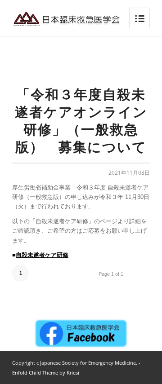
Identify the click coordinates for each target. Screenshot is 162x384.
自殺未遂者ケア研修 (42, 255)
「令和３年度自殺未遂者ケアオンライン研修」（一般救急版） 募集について (81, 120)
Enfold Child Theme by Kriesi (45, 372)
